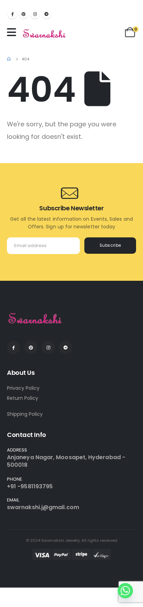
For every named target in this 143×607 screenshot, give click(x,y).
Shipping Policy (25, 414)
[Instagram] (35, 14)
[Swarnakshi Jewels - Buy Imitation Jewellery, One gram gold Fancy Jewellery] (44, 34)
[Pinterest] (23, 14)
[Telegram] (46, 14)
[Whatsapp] (125, 590)
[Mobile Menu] (13, 32)
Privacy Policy (23, 388)
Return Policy (22, 398)
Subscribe (110, 245)
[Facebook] (12, 14)
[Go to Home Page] (9, 59)
